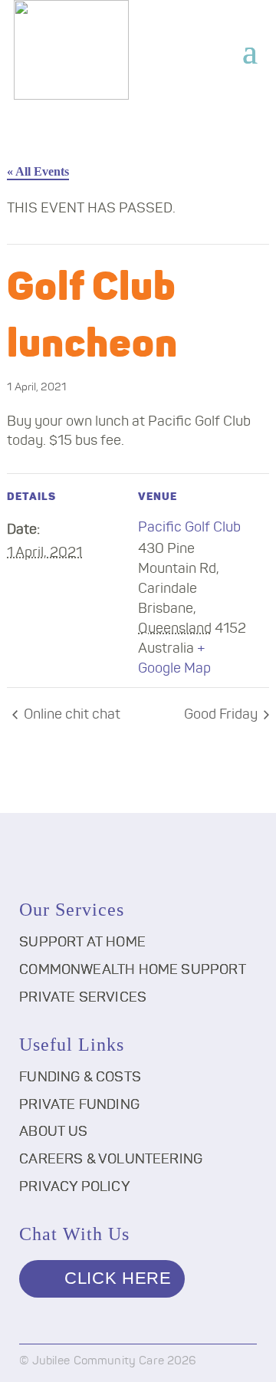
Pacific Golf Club (189, 528)
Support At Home (82, 942)
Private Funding (79, 1105)
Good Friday (222, 715)
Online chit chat (70, 715)
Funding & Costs (80, 1077)
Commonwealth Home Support (132, 970)
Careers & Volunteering (110, 1159)
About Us (53, 1132)
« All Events (38, 171)
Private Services (82, 998)
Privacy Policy (74, 1187)
